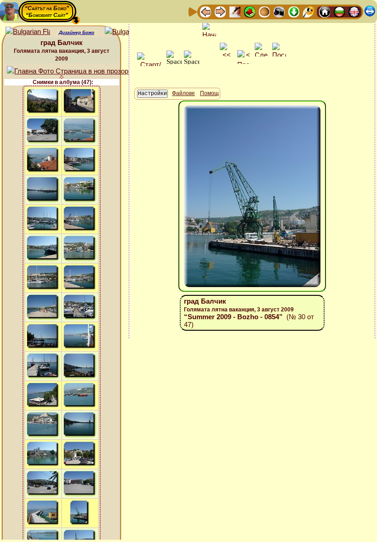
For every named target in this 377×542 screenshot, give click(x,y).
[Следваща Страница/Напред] (220, 11)
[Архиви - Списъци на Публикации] (234, 11)
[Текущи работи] (264, 11)
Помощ (209, 93)
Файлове (183, 93)
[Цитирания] (249, 11)
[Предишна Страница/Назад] (205, 11)
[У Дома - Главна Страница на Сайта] (324, 11)
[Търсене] (308, 11)
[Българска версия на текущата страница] (127, 32)
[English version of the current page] (28, 32)
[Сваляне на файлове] (293, 11)
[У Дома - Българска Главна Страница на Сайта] (339, 11)
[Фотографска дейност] (279, 11)
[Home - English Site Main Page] (354, 11)
